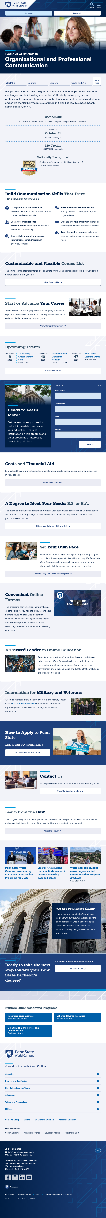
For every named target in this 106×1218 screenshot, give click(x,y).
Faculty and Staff (72, 1132)
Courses (32, 82)
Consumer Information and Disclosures (58, 1194)
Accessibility (9, 1194)
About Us (9, 1074)
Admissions (10, 1095)
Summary (10, 82)
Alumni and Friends (32, 1132)
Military (8, 1109)
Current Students (12, 1132)
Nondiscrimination (24, 1194)
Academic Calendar (67, 1119)
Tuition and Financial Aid (16, 1102)
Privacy (38, 1194)
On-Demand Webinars (44, 1119)
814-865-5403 (14, 1148)
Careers (54, 82)
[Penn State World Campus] (15, 4)
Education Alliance (52, 1132)
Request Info (77, 13)
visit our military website (24, 703)
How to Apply (29, 13)
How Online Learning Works (17, 1088)
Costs (78, 82)
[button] (91, 5)
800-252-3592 (25, 1154)
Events (27, 1119)
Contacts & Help (12, 1119)
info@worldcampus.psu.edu (21, 1151)
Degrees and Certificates (16, 1081)
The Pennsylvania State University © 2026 (20, 1199)
